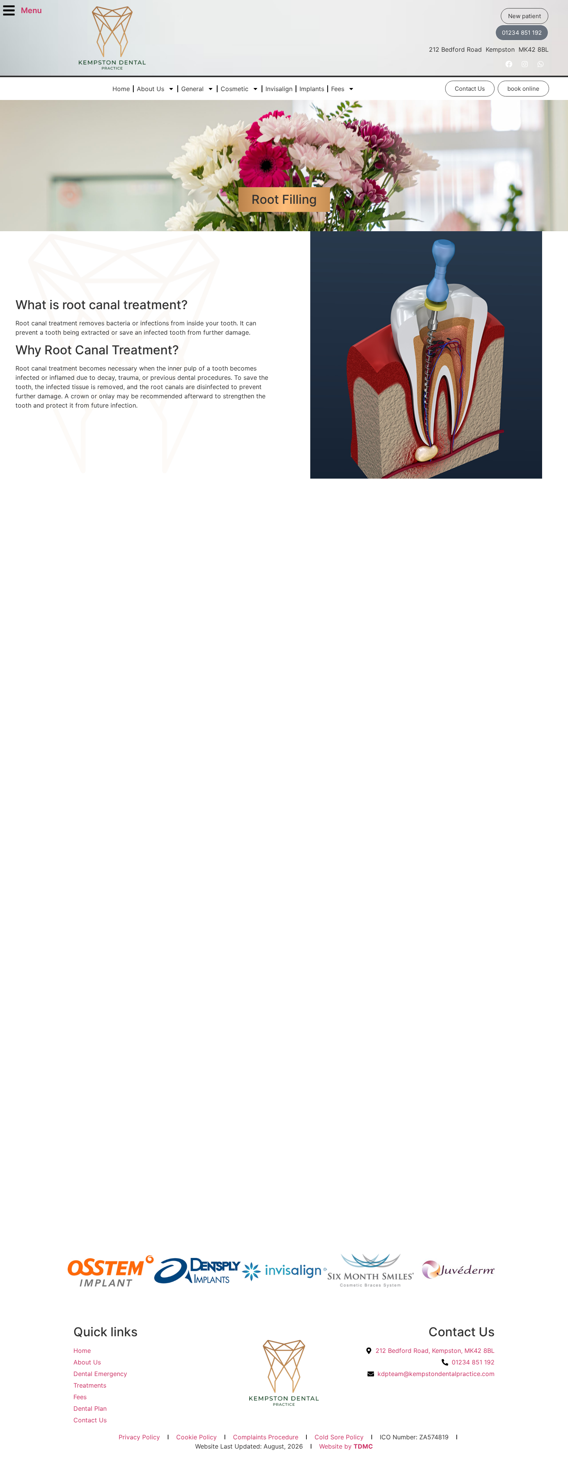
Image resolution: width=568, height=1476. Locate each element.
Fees (337, 89)
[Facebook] (509, 64)
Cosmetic (234, 89)
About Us (150, 89)
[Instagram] (525, 64)
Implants (311, 89)
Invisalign (279, 89)
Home (121, 89)
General (192, 89)
